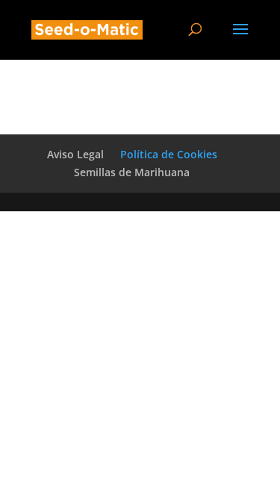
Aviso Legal (75, 154)
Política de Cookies (168, 154)
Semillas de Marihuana (132, 172)
